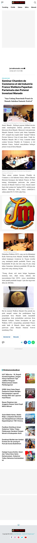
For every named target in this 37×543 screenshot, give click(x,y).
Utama (20, 7)
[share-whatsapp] (33, 342)
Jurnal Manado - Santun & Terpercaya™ (24, 534)
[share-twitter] (29, 342)
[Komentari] (3, 342)
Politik (13, 7)
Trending (5, 7)
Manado (16, 337)
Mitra (27, 7)
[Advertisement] (18, 29)
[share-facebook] (25, 342)
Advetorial (6, 78)
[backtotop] (18, 525)
